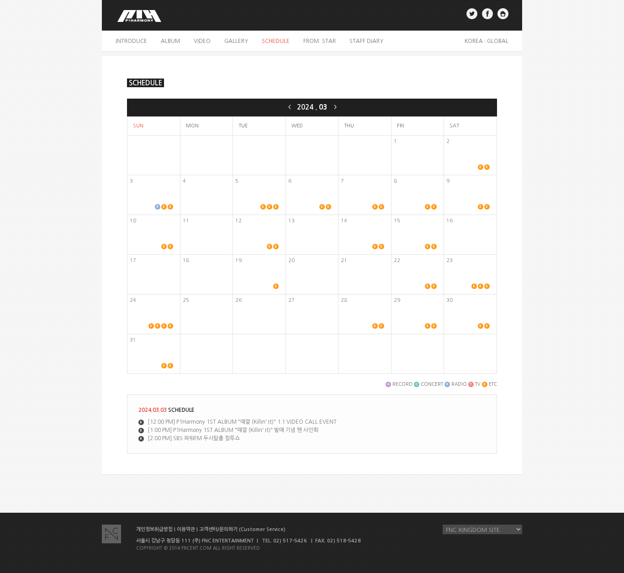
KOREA (474, 41)
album (170, 41)
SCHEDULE (145, 82)
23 (449, 260)
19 (238, 260)
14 (344, 220)
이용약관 (186, 529)
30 (449, 300)
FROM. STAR (319, 41)
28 (344, 300)
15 (397, 220)
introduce (131, 41)
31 (133, 339)
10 (133, 220)
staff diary (366, 41)
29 (397, 300)
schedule (276, 41)
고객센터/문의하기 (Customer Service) (242, 529)
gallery (236, 41)
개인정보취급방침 (154, 529)
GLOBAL (497, 41)
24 (133, 300)
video (202, 41)
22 (397, 260)
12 (238, 220)
